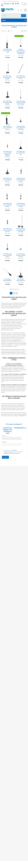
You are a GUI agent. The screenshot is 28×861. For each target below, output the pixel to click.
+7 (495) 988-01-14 (6, 3)
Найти (23, 15)
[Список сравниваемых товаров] (18, 11)
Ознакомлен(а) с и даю (13, 452)
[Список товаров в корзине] (25, 11)
